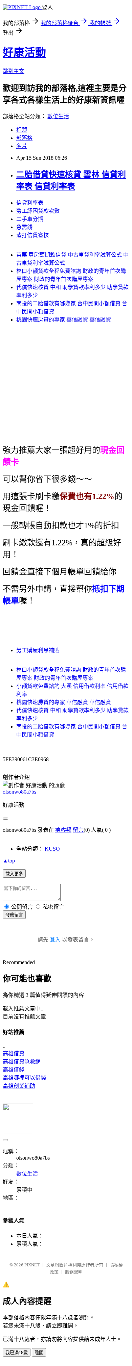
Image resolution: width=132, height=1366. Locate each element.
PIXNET (32, 1264)
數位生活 (58, 116)
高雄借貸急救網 (22, 1061)
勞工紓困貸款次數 (38, 211)
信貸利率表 (29, 203)
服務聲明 (74, 1271)
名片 (21, 146)
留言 (78, 830)
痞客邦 (63, 830)
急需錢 (24, 227)
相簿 (21, 130)
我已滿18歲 (16, 1352)
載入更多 (14, 873)
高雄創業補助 (19, 1086)
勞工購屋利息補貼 (38, 650)
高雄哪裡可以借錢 (24, 1078)
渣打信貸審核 (32, 235)
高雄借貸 (13, 1053)
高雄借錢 (13, 1070)
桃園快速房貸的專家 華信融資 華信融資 (63, 320)
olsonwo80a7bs (19, 792)
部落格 (24, 138)
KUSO (52, 849)
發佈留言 (14, 915)
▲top (9, 861)
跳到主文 (13, 71)
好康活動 (24, 52)
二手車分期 (29, 219)
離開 (39, 1352)
